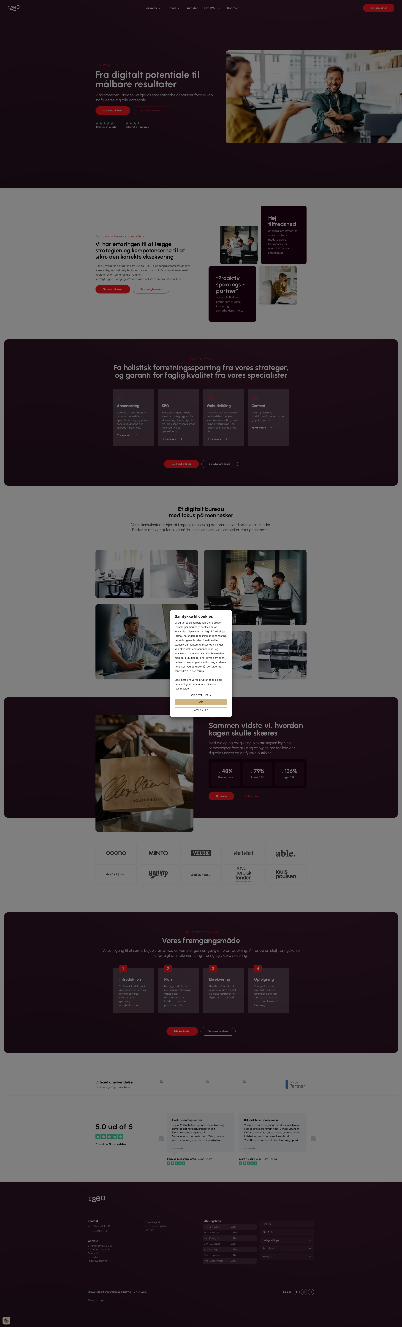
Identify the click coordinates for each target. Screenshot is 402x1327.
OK (201, 702)
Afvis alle (201, 710)
